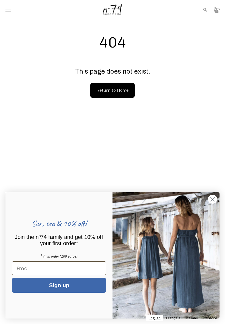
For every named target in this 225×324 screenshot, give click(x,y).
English (155, 318)
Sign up (59, 285)
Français (173, 318)
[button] (204, 9)
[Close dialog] (212, 199)
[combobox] (154, 318)
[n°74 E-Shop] (112, 9)
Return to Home (112, 90)
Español (210, 318)
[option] (173, 318)
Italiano (192, 318)
